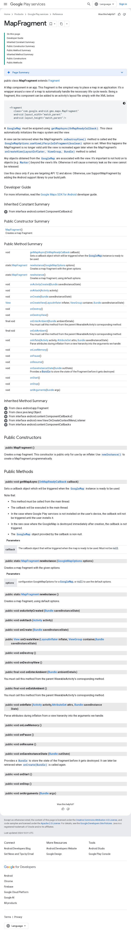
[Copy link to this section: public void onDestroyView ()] (45, 663)
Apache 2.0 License (50, 823)
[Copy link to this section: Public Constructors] (44, 438)
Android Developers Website (61, 848)
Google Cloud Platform (16, 892)
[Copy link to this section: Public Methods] (36, 472)
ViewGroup (76, 302)
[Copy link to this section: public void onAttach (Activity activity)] (56, 620)
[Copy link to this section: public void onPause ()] (37, 735)
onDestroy (35, 309)
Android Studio (97, 848)
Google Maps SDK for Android (59, 194)
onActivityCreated (39, 284)
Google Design (54, 854)
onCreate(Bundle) (35, 764)
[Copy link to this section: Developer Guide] (34, 188)
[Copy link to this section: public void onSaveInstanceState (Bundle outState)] (73, 754)
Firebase (8, 886)
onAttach (35, 290)
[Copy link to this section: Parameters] (23, 540)
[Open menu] (5, 4)
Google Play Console (100, 854)
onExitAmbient (38, 330)
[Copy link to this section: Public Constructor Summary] (52, 222)
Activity (45, 290)
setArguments (38, 390)
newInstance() (111, 454)
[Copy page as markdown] (62, 24)
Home (7, 14)
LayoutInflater (53, 302)
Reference (58, 14)
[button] (65, 72)
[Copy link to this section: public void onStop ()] (35, 784)
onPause (35, 356)
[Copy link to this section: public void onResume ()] (39, 744)
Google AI (9, 897)
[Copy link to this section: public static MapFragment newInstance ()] (62, 594)
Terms (7, 917)
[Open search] (89, 4)
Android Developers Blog (17, 848)
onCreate (35, 296)
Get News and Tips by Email (19, 854)
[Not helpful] (124, 14)
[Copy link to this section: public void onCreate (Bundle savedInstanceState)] (72, 630)
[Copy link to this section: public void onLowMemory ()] (45, 725)
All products (10, 903)
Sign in (123, 4)
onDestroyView (38, 315)
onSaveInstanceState (41, 368)
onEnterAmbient (39, 321)
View (8, 302)
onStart (34, 377)
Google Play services (38, 14)
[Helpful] (119, 14)
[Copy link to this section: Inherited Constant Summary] (52, 205)
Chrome (8, 881)
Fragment (54, 80)
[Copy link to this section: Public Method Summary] (45, 244)
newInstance (37, 265)
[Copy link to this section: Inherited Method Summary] (50, 401)
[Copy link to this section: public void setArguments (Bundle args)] (59, 793)
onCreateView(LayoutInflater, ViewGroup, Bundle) (40, 151)
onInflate (35, 340)
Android (8, 875)
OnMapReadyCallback (58, 252)
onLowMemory (38, 349)
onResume (36, 362)
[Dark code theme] (124, 103)
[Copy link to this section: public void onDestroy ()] (39, 653)
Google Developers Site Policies (96, 823)
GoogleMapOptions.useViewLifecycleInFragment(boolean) (43, 143)
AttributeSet (64, 340)
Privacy (18, 917)
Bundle (54, 284)
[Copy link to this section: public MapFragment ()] (37, 448)
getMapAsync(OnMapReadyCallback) (74, 128)
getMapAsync (37, 252)
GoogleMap (14, 128)
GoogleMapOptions (55, 265)
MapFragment (13, 229)
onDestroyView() (75, 139)
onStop (34, 384)
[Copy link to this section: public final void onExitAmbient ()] (50, 688)
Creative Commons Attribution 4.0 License (96, 820)
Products (18, 14)
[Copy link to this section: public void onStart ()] (35, 774)
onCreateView (37, 302)
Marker (24, 162)
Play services (34, 4)
